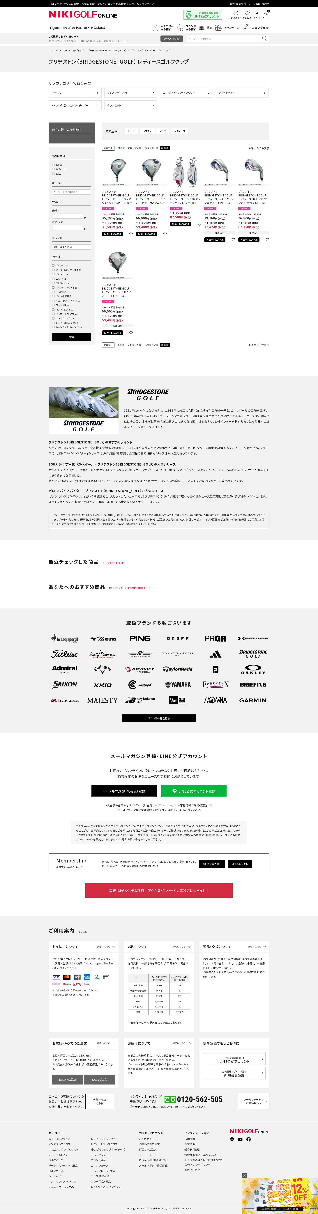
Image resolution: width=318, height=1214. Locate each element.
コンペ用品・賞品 (64, 309)
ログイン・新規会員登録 (153, 1160)
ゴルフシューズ (63, 278)
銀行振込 (97, 959)
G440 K (90, 41)
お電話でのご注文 (149, 1144)
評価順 (121, 148)
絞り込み (171, 38)
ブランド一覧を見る (159, 718)
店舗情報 (189, 1139)
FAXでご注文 (99, 1079)
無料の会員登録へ (212, 863)
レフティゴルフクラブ (60, 1155)
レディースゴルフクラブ (104, 1144)
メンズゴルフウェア (65, 318)
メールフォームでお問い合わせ (254, 1101)
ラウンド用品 (62, 305)
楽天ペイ (59, 968)
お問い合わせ (261, 3)
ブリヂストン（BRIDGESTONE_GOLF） (107, 50)
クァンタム (70, 41)
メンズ (59, 164)
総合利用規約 (192, 1149)
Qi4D (81, 41)
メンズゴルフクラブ (59, 1144)
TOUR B (123, 41)
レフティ (147, 131)
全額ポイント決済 (73, 963)
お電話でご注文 (68, 1079)
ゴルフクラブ (136, 50)
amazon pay (93, 963)
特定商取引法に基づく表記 (200, 1155)
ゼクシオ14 (55, 41)
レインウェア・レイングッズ (69, 327)
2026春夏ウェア (106, 41)
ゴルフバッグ (62, 274)
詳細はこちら (103, 946)
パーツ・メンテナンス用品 (68, 269)
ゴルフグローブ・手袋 (66, 287)
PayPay (108, 963)
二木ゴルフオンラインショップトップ (66, 50)
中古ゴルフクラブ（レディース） (108, 1149)
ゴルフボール (62, 283)
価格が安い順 (135, 148)
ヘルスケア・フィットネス (68, 300)
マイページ (145, 1155)
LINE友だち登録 (240, 863)
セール (131, 131)
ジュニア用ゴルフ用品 (67, 313)
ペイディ (71, 968)
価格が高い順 (151, 148)
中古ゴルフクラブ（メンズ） (64, 1149)
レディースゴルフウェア (67, 322)
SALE (58, 173)
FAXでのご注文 (148, 1149)
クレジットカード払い (78, 959)
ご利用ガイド (146, 1139)
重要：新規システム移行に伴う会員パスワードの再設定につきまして (159, 890)
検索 (71, 337)
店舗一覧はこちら (100, 1101)
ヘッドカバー (62, 291)
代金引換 (57, 959)
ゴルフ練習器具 (64, 296)
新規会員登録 (238, 3)
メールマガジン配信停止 (153, 1165)
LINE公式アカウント (234, 1060)
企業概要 (189, 1144)
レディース (61, 169)
